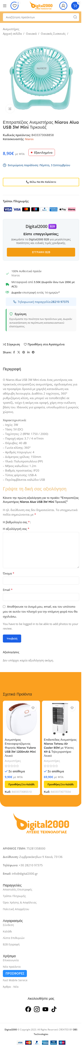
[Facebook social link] (14, 352)
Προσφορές (15, 973)
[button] (21, 784)
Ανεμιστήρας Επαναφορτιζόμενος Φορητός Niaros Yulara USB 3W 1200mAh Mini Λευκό (20, 747)
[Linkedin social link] (28, 352)
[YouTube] (45, 1008)
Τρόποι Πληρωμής (14, 896)
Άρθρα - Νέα (10, 986)
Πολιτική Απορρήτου (16, 909)
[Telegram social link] (33, 352)
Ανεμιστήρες (11, 29)
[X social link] (18, 352)
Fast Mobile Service (15, 980)
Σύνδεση (8, 925)
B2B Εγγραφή (11, 944)
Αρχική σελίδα (12, 33)
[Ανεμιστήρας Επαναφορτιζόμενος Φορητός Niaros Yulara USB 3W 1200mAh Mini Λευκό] (21, 719)
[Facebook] (28, 1008)
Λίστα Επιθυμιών (14, 938)
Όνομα (8, 573)
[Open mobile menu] (5, 6)
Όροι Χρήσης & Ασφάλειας (20, 902)
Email (8, 590)
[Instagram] (37, 1008)
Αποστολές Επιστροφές (17, 889)
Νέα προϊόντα (12, 966)
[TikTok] (54, 1008)
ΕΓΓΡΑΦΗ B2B (41, 252)
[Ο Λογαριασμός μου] (63, 6)
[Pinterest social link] (23, 352)
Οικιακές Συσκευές (53, 33)
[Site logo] (41, 5)
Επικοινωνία (11, 960)
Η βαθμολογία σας (16, 522)
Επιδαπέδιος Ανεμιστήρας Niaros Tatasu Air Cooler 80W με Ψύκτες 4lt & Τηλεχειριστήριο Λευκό (60, 747)
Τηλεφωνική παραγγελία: (43, 302)
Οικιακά (31, 33)
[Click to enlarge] (10, 108)
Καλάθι (7, 931)
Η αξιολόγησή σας (16, 529)
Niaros (29, 139)
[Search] (75, 17)
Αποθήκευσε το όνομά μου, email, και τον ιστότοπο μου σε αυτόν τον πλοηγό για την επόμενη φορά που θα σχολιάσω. (40, 611)
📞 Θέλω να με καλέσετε (41, 182)
